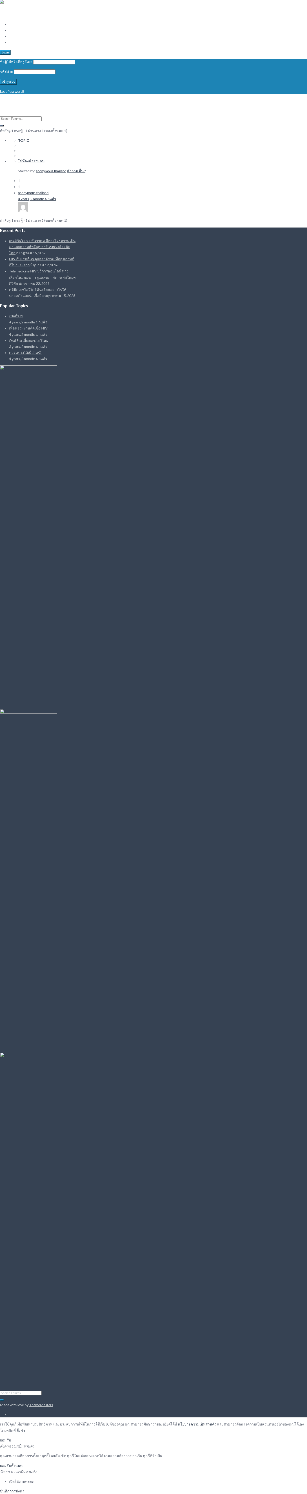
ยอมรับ (5, 1440)
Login (5, 52)
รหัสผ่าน (6, 71)
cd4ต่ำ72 (16, 316)
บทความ (16, 30)
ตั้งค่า (20, 1430)
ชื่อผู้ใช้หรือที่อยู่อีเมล (16, 62)
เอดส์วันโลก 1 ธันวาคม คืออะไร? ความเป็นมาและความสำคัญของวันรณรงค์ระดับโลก (42, 247)
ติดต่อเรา (16, 42)
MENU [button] (5, 14)
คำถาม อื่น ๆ (76, 171)
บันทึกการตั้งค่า (12, 1491)
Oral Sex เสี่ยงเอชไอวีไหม (29, 340)
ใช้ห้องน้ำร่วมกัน (31, 161)
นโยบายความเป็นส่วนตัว (197, 1424)
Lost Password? (12, 91)
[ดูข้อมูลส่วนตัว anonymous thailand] (23, 210)
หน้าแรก (15, 24)
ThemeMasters (41, 1405)
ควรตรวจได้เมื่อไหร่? (25, 352)
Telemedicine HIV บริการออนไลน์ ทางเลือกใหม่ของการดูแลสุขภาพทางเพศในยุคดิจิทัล (42, 277)
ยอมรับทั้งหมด (11, 1465)
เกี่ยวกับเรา (17, 36)
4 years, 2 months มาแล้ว (37, 199)
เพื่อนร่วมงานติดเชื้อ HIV (28, 328)
